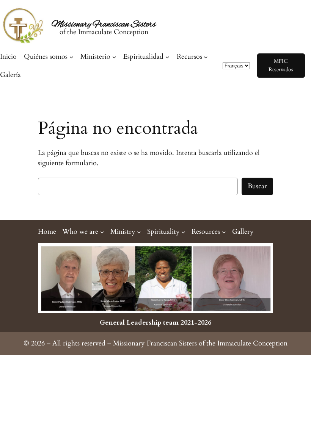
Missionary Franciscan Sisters (104, 25)
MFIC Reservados (281, 65)
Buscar (257, 186)
